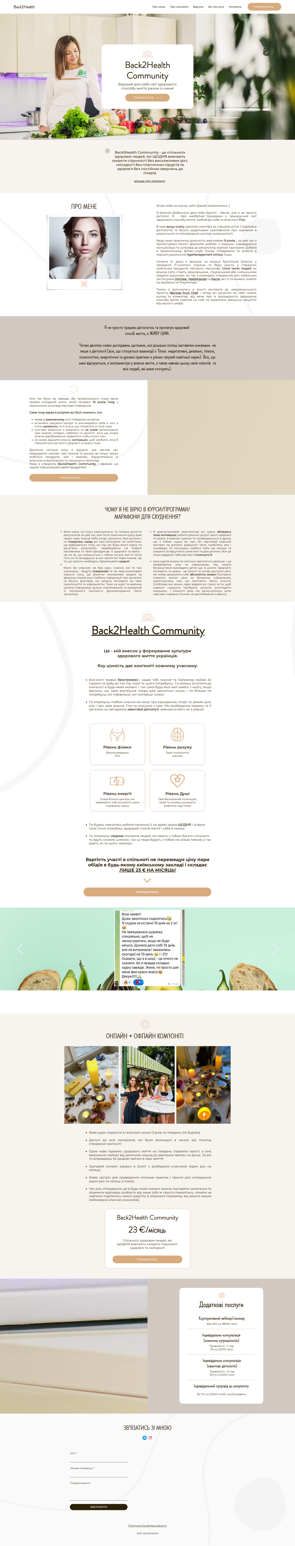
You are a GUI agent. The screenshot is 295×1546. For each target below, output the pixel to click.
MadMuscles (197, 279)
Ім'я (72, 1453)
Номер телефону (81, 1468)
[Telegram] (144, 1438)
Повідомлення (80, 1483)
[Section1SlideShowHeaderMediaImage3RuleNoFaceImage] (148, 982)
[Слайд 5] (155, 982)
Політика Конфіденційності (147, 1525)
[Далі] (275, 949)
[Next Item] (225, 1085)
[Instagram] (150, 1438)
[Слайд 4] (151, 982)
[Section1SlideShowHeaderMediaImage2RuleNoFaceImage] (143, 982)
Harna (215, 279)
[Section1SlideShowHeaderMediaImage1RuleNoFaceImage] (139, 982)
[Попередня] (20, 949)
